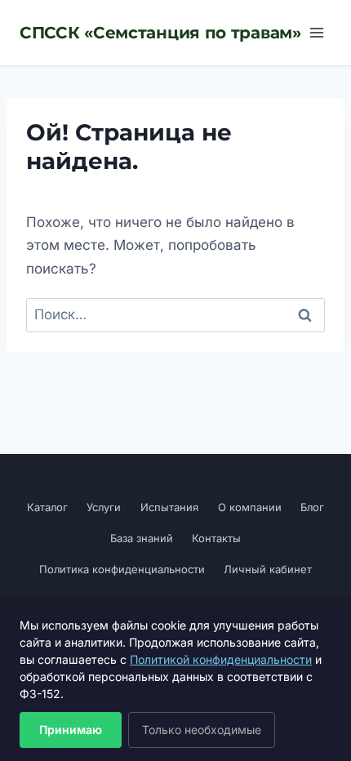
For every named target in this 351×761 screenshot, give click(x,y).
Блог (312, 507)
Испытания (169, 507)
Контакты (216, 538)
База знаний (141, 538)
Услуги (104, 507)
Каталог (47, 507)
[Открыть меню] (316, 32)
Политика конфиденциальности (122, 569)
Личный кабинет (268, 569)
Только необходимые (201, 730)
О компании (250, 507)
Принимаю (70, 730)
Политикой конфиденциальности (221, 659)
